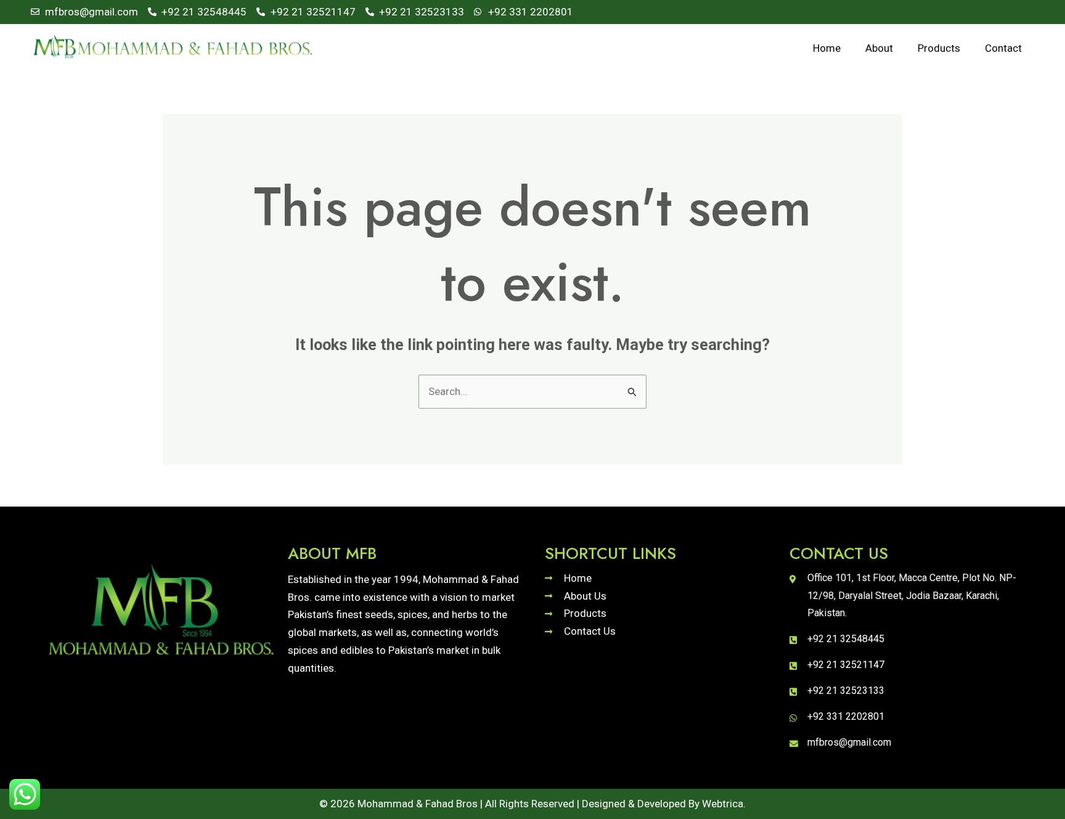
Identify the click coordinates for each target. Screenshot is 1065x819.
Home (827, 48)
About (879, 48)
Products (939, 48)
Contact (1003, 48)
